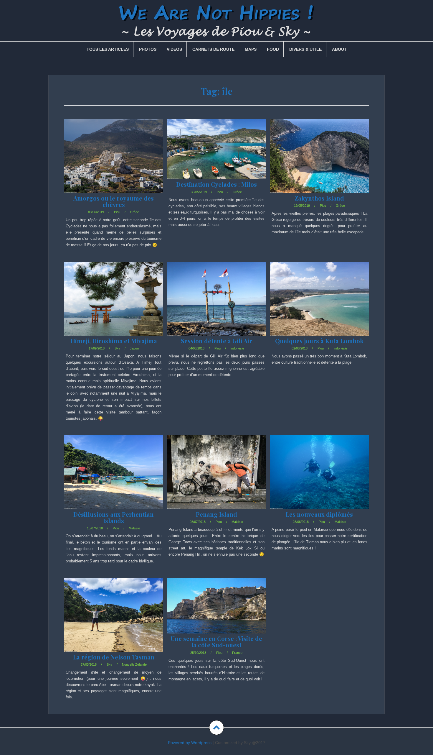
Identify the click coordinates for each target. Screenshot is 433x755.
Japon (134, 348)
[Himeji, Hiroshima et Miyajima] (113, 306)
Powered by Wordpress (189, 742)
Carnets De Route (213, 49)
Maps (251, 49)
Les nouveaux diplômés (319, 514)
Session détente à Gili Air (216, 341)
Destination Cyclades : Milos (216, 184)
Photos (147, 49)
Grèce (134, 212)
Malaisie (134, 528)
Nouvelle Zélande (134, 664)
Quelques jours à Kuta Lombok (319, 341)
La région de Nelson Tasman (113, 657)
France (237, 652)
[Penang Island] (216, 479)
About (339, 49)
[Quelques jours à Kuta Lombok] (319, 306)
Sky (117, 348)
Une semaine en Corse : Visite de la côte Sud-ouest (216, 641)
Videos (174, 49)
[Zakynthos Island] (319, 163)
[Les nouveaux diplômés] (319, 479)
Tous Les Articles (108, 49)
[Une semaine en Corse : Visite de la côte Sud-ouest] (216, 614)
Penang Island (216, 514)
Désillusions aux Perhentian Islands (113, 517)
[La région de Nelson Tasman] (113, 622)
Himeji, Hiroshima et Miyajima (113, 341)
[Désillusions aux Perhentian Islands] (113, 479)
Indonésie (237, 348)
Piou (117, 212)
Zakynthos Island (319, 198)
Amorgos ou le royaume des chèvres (113, 201)
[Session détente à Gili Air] (216, 306)
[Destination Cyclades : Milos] (216, 158)
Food (273, 49)
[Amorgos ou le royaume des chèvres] (113, 163)
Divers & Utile (305, 49)
